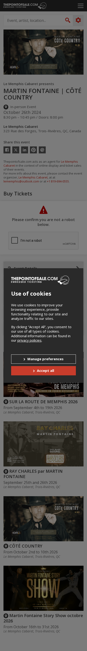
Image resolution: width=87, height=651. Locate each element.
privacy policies (29, 340)
